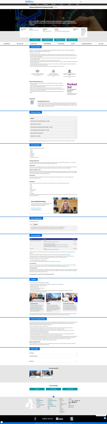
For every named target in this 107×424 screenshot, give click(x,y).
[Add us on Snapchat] (77, 401)
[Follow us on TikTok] (79, 400)
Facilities (73, 43)
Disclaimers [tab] (31, 361)
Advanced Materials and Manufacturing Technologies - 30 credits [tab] (41, 127)
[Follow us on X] (71, 400)
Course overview (7, 43)
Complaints (61, 412)
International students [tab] (33, 356)
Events (61, 402)
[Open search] (81, 2)
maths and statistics (33, 310)
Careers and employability (68, 303)
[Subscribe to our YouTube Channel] (72, 401)
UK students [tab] (31, 353)
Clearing (29, 4)
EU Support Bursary (51, 243)
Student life (37, 389)
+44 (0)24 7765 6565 (41, 404)
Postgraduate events (59, 39)
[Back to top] (53, 397)
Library (61, 405)
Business (69, 4)
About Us (77, 4)
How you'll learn (33, 43)
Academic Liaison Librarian (37, 307)
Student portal (72, 405)
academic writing (39, 309)
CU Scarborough (50, 404)
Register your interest (72, 39)
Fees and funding (61, 43)
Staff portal (71, 407)
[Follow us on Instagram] (74, 401)
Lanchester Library (34, 303)
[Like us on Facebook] (69, 401)
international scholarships (65, 254)
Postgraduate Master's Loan (64, 266)
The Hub (48, 303)
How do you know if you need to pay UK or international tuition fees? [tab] (41, 274)
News (60, 401)
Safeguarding (62, 409)
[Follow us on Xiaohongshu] (72, 402)
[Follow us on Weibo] (71, 402)
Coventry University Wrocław (52, 406)
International (53, 4)
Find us (38, 407)
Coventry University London (52, 400)
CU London (50, 403)
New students (62, 400)
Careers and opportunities (87, 43)
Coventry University (40, 400)
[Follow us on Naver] (74, 402)
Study (37, 4)
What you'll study (20, 43)
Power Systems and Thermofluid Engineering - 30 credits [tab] (40, 121)
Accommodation (53, 389)
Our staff (61, 410)
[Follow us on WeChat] (69, 402)
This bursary (38, 270)
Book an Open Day (47, 39)
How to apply (35, 39)
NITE (48, 407)
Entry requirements (47, 43)
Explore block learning (36, 209)
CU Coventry (50, 401)
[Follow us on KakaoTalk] (76, 402)
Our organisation (62, 411)
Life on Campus (45, 4)
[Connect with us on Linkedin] (76, 401)
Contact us (38, 406)
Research (61, 4)
